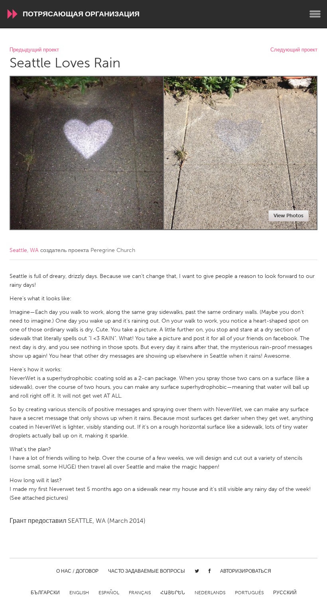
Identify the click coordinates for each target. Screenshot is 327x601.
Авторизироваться (245, 571)
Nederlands (210, 592)
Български (45, 592)
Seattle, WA (24, 250)
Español (108, 592)
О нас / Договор (77, 571)
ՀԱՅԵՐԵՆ (172, 592)
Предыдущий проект (34, 50)
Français (140, 592)
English (79, 592)
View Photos (288, 216)
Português (249, 592)
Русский (285, 592)
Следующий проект (293, 50)
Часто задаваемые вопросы (146, 571)
